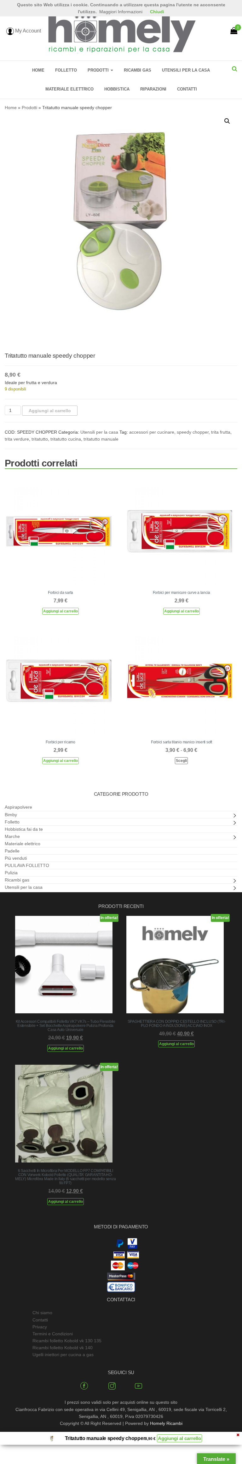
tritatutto (40, 439)
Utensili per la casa (186, 70)
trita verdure (17, 439)
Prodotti (99, 70)
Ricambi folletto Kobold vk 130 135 (66, 1340)
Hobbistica (117, 89)
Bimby (11, 814)
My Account (27, 30)
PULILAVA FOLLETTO (27, 865)
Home (38, 70)
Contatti (187, 89)
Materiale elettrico (69, 89)
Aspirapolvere (18, 807)
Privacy (39, 1326)
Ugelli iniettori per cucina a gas (63, 1354)
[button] (227, 121)
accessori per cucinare (151, 432)
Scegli (181, 760)
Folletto (66, 70)
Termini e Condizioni (52, 1333)
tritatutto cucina (65, 439)
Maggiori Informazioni (120, 11)
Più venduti (16, 858)
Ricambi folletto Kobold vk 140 (62, 1347)
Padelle (12, 850)
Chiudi (157, 11)
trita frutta (220, 432)
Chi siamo (42, 1312)
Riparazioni (153, 89)
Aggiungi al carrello (50, 410)
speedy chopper (193, 432)
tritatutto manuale (101, 439)
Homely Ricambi (166, 1423)
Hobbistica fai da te (24, 829)
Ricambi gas (137, 70)
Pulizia (11, 872)
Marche (12, 836)
